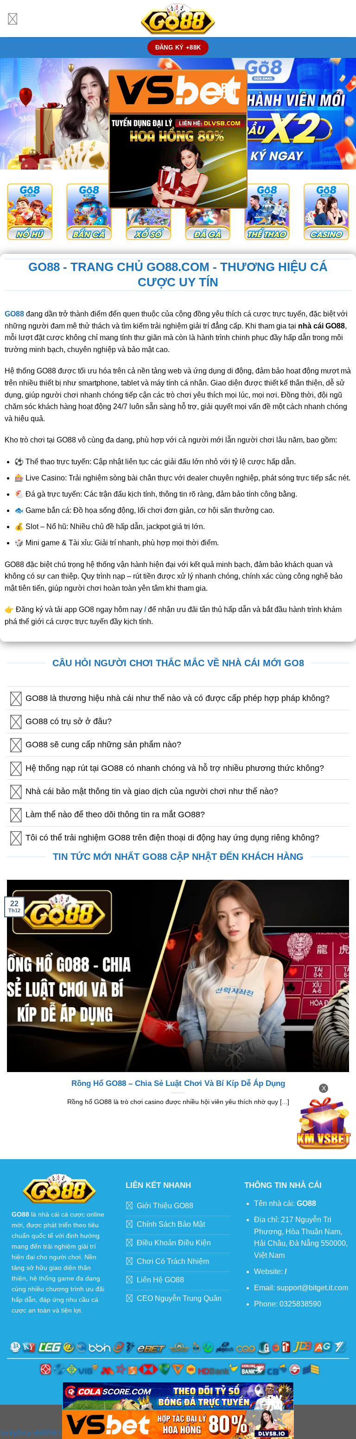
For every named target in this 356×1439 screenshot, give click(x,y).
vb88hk (45, 1433)
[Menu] (12, 18)
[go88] (178, 18)
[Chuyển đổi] (16, 699)
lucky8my (15, 1433)
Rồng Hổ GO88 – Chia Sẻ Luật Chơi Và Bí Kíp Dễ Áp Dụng (178, 1083)
